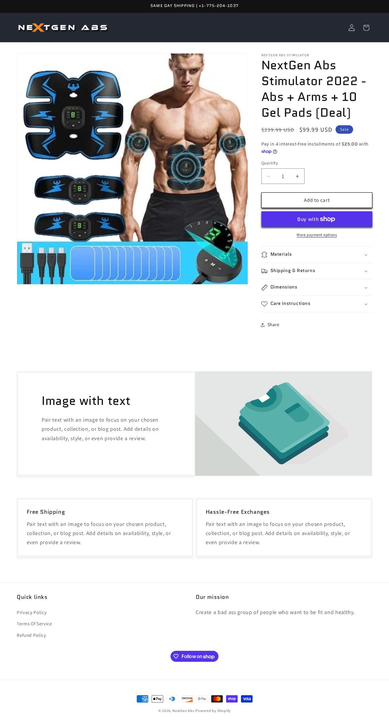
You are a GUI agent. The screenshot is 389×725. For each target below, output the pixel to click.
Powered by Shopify (213, 710)
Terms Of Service (34, 623)
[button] (317, 255)
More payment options (317, 235)
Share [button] (273, 325)
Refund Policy (31, 635)
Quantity (269, 163)
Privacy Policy (31, 612)
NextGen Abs (183, 710)
